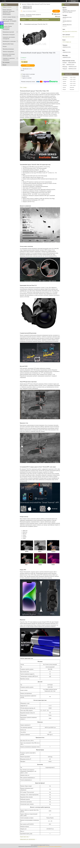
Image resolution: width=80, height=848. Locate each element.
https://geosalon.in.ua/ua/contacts (70, 31)
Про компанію (6, 62)
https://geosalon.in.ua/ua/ (68, 36)
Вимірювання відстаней (8, 32)
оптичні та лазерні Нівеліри (9, 17)
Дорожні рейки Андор (8, 44)
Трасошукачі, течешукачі (9, 34)
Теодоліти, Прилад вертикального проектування (7, 28)
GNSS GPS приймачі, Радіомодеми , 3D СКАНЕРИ (9, 20)
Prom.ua (47, 845)
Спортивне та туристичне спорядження (9, 59)
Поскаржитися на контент (43, 846)
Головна (23, 19)
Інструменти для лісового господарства (9, 37)
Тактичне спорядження (8, 51)
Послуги (5, 46)
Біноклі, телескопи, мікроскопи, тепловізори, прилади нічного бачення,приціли (8, 12)
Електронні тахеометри (8, 23)
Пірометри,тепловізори (8, 49)
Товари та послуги (7, 7)
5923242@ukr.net (66, 42)
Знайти (56, 11)
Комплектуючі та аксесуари (9, 41)
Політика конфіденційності (56, 846)
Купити (28, 65)
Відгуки (4, 65)
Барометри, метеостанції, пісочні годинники (9, 54)
